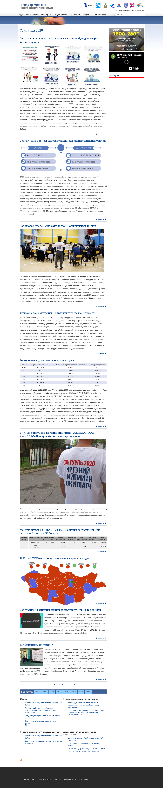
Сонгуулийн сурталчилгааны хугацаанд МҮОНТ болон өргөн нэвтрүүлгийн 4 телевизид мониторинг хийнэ (86, 712)
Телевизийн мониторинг (36, 644)
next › (69, 684)
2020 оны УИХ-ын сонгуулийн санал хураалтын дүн (54, 558)
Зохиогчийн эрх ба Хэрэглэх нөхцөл (76, 779)
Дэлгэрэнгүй (101, 134)
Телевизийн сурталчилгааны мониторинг (48, 360)
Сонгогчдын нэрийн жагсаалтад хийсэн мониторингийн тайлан (63, 140)
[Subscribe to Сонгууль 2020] (21, 759)
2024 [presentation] (37, 692)
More (27, 725)
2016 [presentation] (66, 692)
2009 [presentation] (81, 692)
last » (74, 684)
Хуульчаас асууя (100, 15)
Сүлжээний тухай (123, 10)
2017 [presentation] (59, 692)
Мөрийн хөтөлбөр (32, 15)
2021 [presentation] (44, 692)
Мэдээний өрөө (60, 15)
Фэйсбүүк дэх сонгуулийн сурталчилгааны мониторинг (57, 313)
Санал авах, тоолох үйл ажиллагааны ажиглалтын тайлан (58, 225)
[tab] (37, 692)
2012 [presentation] (74, 692)
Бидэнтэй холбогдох (137, 10)
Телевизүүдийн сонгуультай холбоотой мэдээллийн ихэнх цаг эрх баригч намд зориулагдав (40, 710)
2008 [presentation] (88, 692)
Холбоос (57, 779)
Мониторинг (45, 15)
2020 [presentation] (52, 692)
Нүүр (21, 15)
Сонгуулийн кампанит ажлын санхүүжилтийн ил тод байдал (60, 609)
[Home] (36, 5)
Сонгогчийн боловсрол (79, 15)
